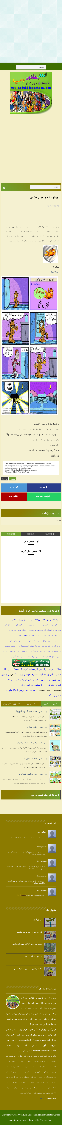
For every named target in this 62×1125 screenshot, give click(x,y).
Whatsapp (41, 497)
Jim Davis (55, 272)
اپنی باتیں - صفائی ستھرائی (35, 758)
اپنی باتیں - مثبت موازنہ (36, 727)
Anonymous (41, 847)
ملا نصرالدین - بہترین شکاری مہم (28, 968)
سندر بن (31, 703)
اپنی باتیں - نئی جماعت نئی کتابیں (32, 774)
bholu (4, 479)
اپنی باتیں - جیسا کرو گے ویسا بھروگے (31, 711)
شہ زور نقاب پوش (11, 703)
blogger (11, 534)
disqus (30, 534)
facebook (50, 534)
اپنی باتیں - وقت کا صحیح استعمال (32, 743)
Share (42, 487)
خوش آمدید (37, 920)
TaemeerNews (46, 1120)
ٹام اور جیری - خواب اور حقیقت (29, 932)
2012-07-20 (51, 206)
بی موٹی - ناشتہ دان (33, 956)
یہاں (42, 1098)
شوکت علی (41, 832)
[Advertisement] (31, 31)
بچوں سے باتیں (50, 703)
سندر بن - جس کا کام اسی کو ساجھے (27, 944)
